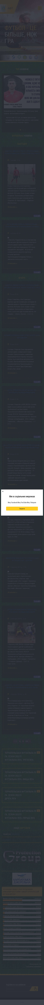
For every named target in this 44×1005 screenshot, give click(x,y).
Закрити (22, 509)
